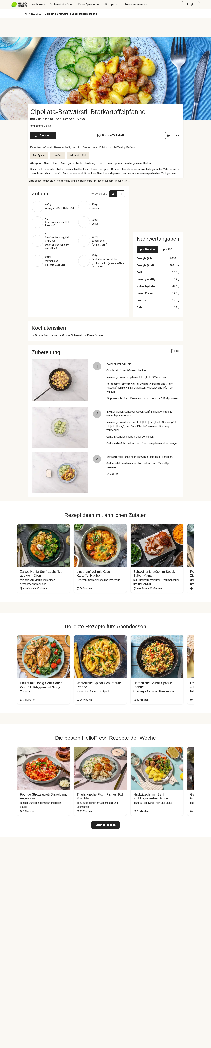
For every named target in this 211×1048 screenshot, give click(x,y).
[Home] (26, 14)
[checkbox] (31, 126)
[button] (78, 193)
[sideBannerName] (158, 207)
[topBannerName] (105, 27)
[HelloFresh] (19, 4)
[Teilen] (177, 135)
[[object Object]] (168, 135)
